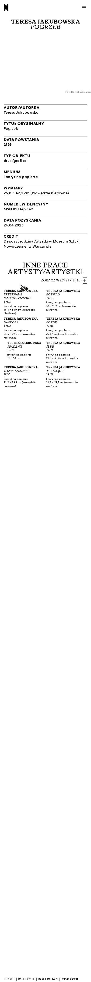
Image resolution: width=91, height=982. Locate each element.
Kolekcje (26, 979)
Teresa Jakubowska (45, 21)
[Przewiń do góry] (83, 978)
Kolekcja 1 (48, 979)
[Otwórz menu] (84, 7)
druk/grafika (15, 160)
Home (9, 979)
